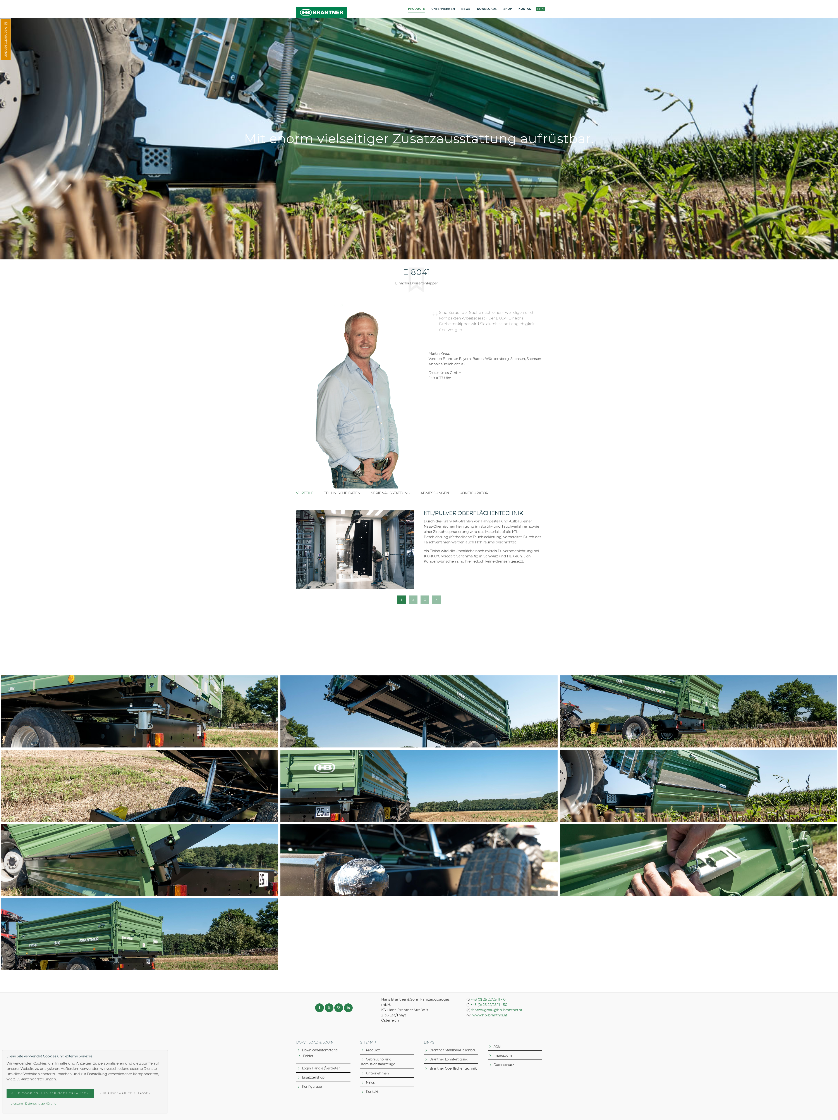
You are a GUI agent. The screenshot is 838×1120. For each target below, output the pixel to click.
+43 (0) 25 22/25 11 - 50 (489, 1005)
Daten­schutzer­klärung (41, 1103)
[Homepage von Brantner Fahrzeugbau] (321, 9)
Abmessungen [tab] (435, 493)
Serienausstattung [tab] (390, 493)
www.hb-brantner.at (489, 1015)
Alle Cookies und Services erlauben (50, 1093)
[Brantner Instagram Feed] (338, 1007)
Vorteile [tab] (305, 493)
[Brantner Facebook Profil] (319, 1007)
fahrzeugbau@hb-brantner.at (496, 1010)
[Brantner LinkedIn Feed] (348, 1007)
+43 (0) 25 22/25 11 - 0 (488, 999)
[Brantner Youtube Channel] (329, 1007)
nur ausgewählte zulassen (125, 1093)
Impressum (15, 1103)
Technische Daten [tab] (342, 493)
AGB (497, 1046)
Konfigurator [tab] (474, 493)
